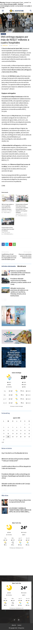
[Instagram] (18, 620)
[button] (2, 11)
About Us (14, 625)
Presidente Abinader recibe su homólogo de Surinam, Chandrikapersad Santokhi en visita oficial (16, 476)
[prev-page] (3, 300)
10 (3, 430)
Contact (19, 625)
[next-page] (5, 300)
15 (24, 430)
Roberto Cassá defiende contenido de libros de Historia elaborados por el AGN (20, 272)
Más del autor (21, 266)
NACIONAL (3, 33)
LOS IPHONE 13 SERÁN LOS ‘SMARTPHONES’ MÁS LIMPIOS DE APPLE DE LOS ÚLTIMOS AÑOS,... (20, 510)
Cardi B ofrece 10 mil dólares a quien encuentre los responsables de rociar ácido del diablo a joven (9, 257)
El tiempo (12, 547)
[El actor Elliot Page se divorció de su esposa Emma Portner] (5, 502)
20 (16, 433)
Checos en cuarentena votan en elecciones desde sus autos (25, 256)
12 (12, 430)
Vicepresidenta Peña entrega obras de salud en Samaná (8, 229)
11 (8, 430)
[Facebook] (3, 244)
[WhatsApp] (14, 244)
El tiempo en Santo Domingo (16, 406)
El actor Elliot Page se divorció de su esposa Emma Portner (20, 501)
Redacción (5, 45)
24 (3, 436)
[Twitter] (6, 244)
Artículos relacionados (9, 266)
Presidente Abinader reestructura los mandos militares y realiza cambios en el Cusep (20, 281)
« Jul (3, 442)
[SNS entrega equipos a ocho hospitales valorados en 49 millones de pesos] (8, 198)
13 (16, 430)
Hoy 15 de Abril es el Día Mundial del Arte (15, 453)
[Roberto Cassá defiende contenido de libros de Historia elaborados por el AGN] (6, 273)
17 (3, 433)
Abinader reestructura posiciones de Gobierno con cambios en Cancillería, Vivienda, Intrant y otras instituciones (19, 292)
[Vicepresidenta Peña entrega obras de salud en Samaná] (8, 221)
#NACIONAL (4, 274)
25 (8, 436)
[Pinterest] (10, 244)
